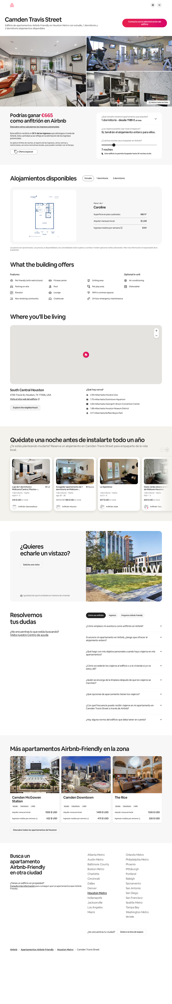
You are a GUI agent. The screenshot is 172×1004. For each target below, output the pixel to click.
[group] (129, 136)
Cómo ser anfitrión (96, 615)
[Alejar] (156, 335)
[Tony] (146, 507)
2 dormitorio (119, 178)
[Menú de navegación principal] (159, 5)
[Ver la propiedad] (34, 789)
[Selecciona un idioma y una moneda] (152, 5)
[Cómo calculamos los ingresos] (121, 228)
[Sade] (102, 507)
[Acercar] (156, 330)
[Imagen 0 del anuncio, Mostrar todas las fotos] (43, 71)
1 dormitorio (102, 178)
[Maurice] (58, 507)
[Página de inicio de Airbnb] (12, 5)
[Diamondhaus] (14, 507)
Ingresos (112, 615)
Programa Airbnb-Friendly (132, 615)
